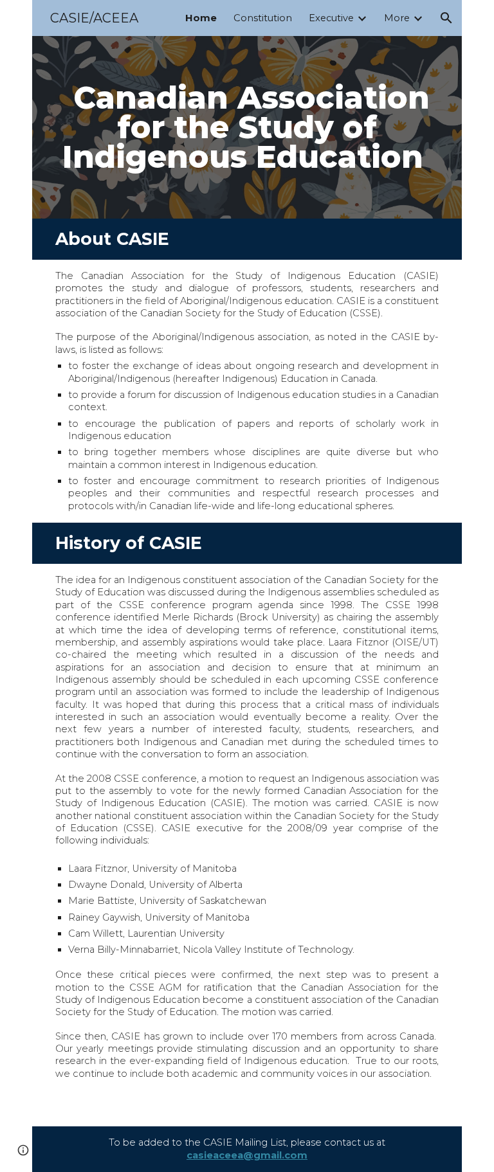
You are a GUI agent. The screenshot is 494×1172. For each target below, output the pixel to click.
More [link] (397, 18)
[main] (247, 127)
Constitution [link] (262, 18)
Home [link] (201, 18)
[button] (446, 18)
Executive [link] (331, 18)
